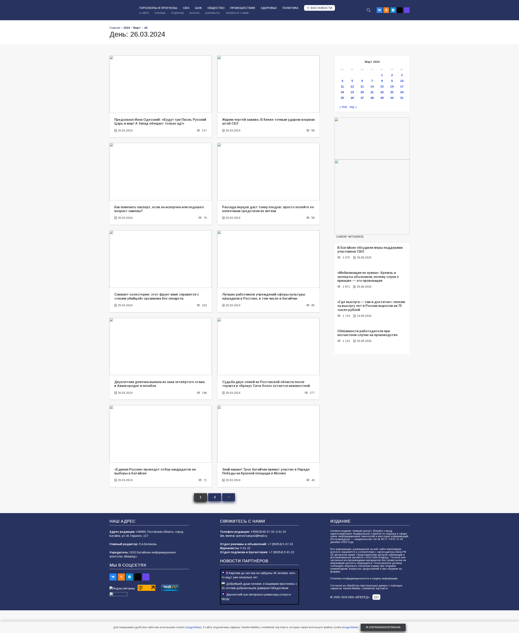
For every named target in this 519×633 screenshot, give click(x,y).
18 (342, 92)
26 (352, 97)
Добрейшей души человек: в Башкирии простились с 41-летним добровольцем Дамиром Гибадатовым (259, 586)
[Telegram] (393, 10)
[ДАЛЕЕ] (228, 497)
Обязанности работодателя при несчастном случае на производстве (367, 333)
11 (342, 86)
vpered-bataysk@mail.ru (251, 535)
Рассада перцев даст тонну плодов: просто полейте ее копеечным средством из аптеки (268, 209)
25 (342, 97)
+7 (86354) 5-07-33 (280, 544)
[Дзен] (400, 10)
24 (401, 92)
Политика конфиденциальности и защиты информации (364, 578)
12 (352, 86)
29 (382, 97)
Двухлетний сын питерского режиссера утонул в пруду (256, 596)
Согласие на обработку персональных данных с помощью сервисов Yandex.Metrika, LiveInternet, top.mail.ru (366, 587)
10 (401, 80)
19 (352, 92)
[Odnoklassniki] (386, 10)
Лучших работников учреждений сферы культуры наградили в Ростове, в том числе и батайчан (263, 296)
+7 (252, 531)
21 (372, 92)
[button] (369, 10)
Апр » (353, 107)
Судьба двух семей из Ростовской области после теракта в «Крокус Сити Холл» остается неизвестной (266, 383)
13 (362, 86)
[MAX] (407, 10)
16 (392, 86)
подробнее (194, 627)
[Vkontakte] (379, 10)
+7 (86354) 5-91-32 (281, 552)
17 (401, 86)
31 (401, 97)
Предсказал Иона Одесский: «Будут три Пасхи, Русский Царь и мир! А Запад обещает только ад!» (160, 121)
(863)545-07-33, (265, 531)
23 (392, 92)
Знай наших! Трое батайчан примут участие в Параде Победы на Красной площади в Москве (266, 471)
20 (362, 92)
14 (372, 86)
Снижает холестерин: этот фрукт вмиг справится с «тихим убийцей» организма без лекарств (156, 296)
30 (392, 97)
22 (382, 92)
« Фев (343, 107)
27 (362, 97)
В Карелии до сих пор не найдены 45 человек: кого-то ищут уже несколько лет (259, 575)
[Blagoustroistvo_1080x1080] (372, 197)
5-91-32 (281, 531)
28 (372, 97)
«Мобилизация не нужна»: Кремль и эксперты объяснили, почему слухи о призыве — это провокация (368, 276)
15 (382, 86)
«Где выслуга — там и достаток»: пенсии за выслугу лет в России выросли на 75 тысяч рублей (371, 306)
